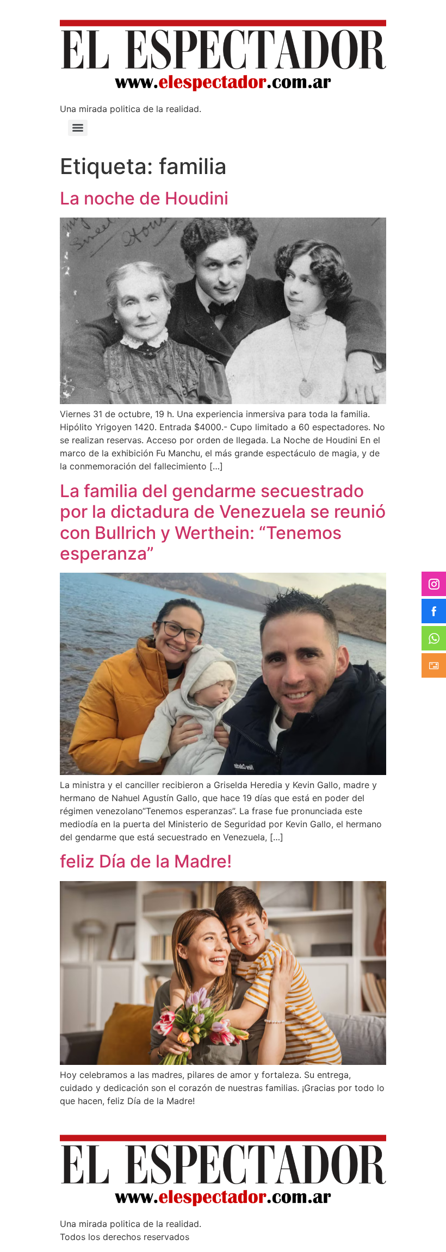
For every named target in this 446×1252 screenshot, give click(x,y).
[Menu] (78, 128)
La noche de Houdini (144, 198)
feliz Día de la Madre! (146, 861)
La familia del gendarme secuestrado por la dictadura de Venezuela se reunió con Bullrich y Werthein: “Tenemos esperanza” (223, 522)
